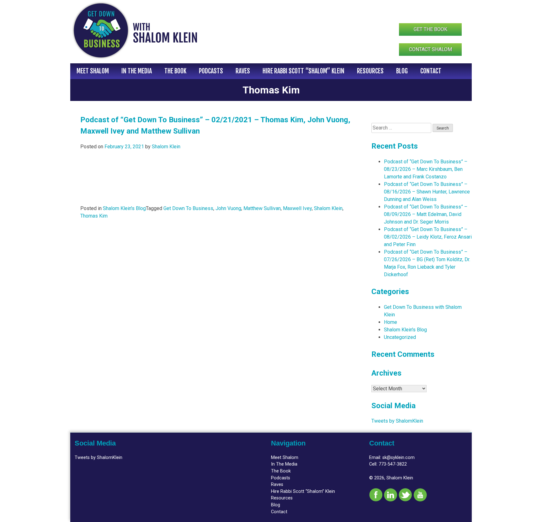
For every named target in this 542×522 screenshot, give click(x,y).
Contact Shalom (430, 49)
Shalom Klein (166, 147)
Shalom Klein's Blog (124, 208)
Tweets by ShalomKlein (397, 421)
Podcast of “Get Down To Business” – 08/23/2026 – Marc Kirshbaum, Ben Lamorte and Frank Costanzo (425, 169)
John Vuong (228, 208)
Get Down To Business (188, 208)
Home (390, 322)
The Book (175, 71)
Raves (243, 71)
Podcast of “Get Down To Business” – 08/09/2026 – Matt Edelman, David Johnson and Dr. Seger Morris (425, 214)
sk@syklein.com (398, 457)
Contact (430, 71)
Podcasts (211, 71)
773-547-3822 (393, 464)
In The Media (136, 71)
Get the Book (430, 29)
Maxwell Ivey (297, 208)
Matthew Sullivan (262, 208)
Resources (370, 71)
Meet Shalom (93, 71)
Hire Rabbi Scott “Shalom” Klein (303, 71)
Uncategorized (400, 337)
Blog (402, 71)
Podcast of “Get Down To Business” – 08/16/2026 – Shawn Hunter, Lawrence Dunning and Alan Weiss (427, 191)
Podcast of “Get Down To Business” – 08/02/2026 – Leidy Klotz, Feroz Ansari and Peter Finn (428, 236)
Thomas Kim (94, 216)
